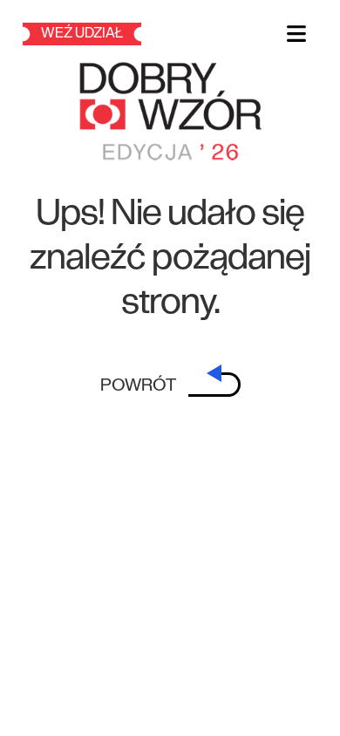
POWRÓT (140, 385)
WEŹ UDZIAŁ (82, 33)
